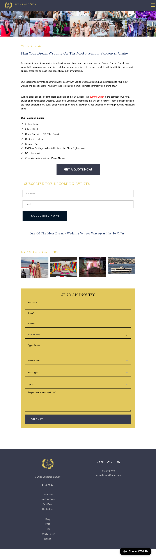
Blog (47, 519)
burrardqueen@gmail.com (108, 475)
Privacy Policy (48, 534)
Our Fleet (47, 504)
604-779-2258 (108, 471)
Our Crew (48, 494)
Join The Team (47, 499)
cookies (47, 538)
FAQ (47, 524)
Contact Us (47, 509)
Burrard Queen (96, 96)
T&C (47, 529)
